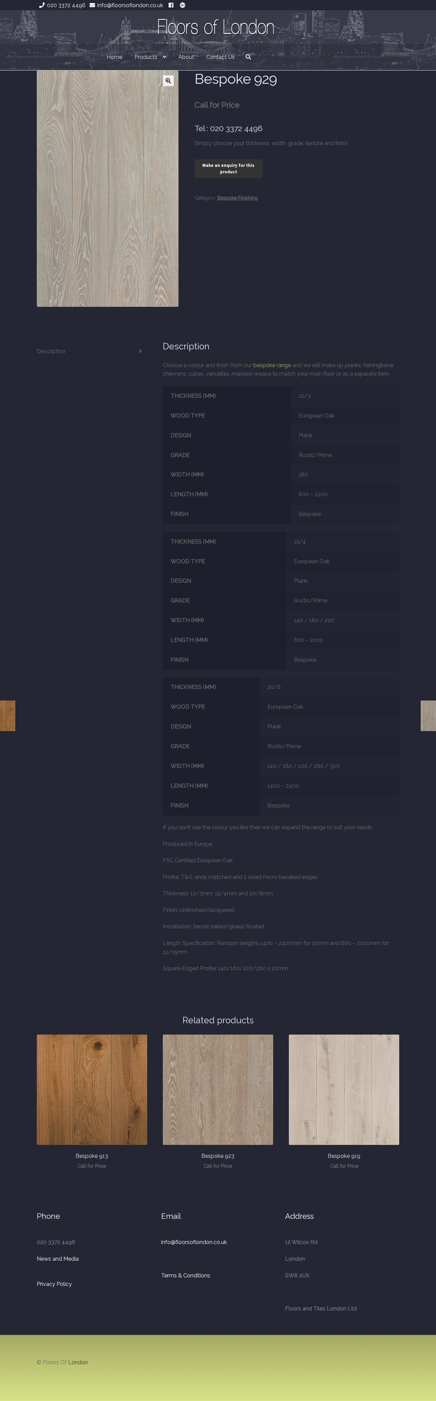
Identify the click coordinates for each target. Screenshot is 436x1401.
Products (146, 57)
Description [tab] (51, 351)
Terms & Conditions (185, 1275)
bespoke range (272, 365)
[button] (168, 80)
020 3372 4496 (66, 5)
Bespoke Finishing (237, 198)
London (78, 1362)
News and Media (58, 1259)
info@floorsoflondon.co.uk (130, 5)
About (186, 57)
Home (114, 57)
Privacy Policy (54, 1284)
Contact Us (220, 57)
